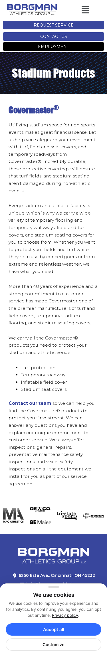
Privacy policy (65, 615)
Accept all (53, 629)
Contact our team (30, 403)
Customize (53, 644)
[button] (79, 9)
